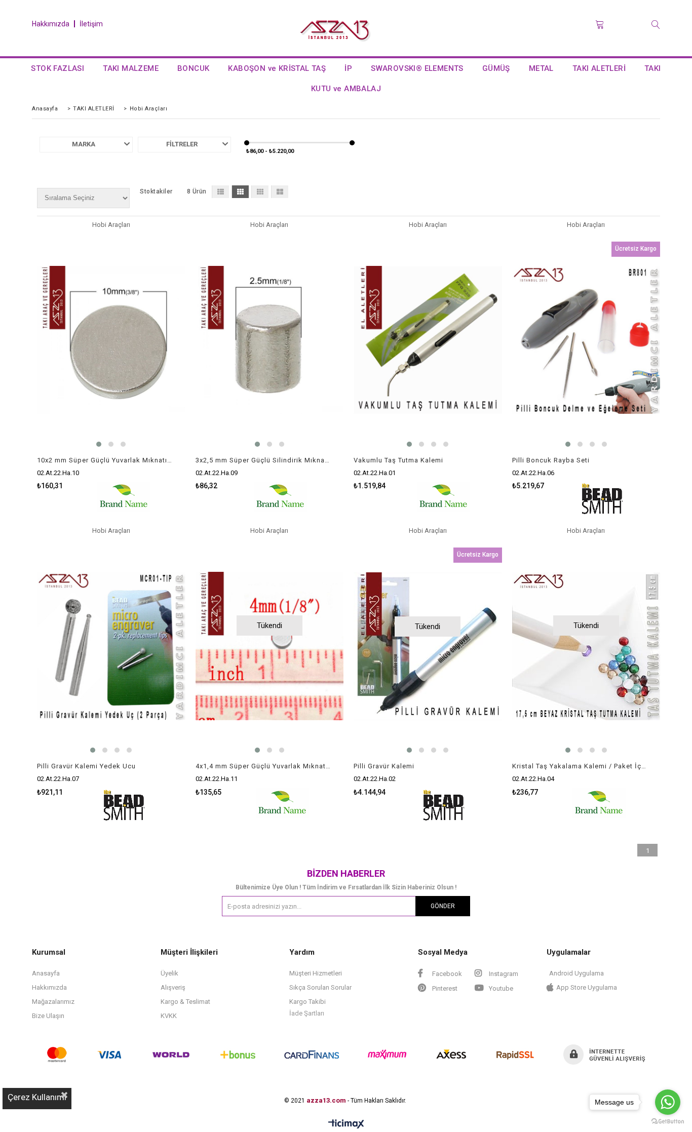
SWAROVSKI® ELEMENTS (417, 68)
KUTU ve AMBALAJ (346, 88)
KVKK (169, 1016)
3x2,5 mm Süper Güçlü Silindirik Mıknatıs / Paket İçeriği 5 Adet (263, 460)
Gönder (443, 906)
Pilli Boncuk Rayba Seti (551, 460)
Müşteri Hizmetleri (315, 973)
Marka (83, 144)
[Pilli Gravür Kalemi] (428, 646)
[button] (99, 444)
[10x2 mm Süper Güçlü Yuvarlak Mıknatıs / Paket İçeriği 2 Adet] (111, 340)
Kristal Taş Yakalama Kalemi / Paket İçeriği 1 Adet (580, 766)
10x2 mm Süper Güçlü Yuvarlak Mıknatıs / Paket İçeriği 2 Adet (105, 460)
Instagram (502, 974)
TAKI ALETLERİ (599, 68)
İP (348, 68)
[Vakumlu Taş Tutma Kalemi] (428, 340)
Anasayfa (46, 973)
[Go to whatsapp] (667, 1102)
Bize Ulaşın (48, 1016)
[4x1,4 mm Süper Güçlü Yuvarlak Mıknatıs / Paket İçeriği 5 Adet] (270, 646)
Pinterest (444, 988)
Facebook (446, 974)
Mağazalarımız (53, 1001)
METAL (541, 68)
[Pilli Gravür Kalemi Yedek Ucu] (111, 646)
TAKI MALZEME (131, 68)
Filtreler (182, 144)
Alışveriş (173, 987)
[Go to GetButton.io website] (667, 1121)
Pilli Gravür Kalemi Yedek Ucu (86, 766)
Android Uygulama (576, 973)
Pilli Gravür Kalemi (384, 766)
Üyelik (169, 973)
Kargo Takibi (307, 1001)
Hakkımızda (50, 23)
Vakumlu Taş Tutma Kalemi (398, 460)
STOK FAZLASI (57, 68)
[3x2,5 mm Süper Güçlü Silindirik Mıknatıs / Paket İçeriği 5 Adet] (270, 340)
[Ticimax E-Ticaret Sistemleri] (346, 1124)
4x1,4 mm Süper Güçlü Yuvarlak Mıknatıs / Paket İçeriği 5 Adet (263, 766)
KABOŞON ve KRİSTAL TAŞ (277, 68)
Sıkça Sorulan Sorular (320, 987)
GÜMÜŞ (496, 68)
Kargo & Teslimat (185, 1001)
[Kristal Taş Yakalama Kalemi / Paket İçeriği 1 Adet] (586, 646)
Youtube (500, 988)
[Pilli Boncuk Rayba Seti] (586, 340)
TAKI (652, 68)
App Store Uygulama (586, 987)
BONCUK (193, 68)
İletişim (91, 23)
